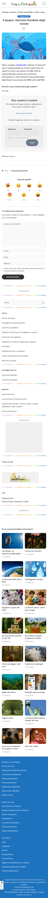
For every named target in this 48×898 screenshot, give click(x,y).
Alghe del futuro (9, 692)
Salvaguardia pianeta (19, 171)
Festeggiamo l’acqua (34, 579)
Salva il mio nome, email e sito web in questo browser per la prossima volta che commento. (24, 270)
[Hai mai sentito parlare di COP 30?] (12, 625)
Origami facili (7, 498)
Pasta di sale (7, 462)
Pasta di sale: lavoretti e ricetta (15, 502)
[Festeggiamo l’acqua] (35, 569)
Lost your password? (22, 138)
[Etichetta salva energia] (35, 682)
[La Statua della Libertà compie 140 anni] (35, 708)
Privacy (1, 886)
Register (11, 138)
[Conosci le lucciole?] (35, 541)
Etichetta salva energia (35, 692)
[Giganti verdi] (12, 708)
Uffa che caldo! (31, 746)
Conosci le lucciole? (33, 551)
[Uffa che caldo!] (35, 736)
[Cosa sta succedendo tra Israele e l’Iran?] (12, 736)
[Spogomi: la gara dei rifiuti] (12, 597)
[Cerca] (43, 3)
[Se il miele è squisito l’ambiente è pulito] (35, 625)
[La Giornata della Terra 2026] (12, 569)
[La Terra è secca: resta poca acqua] (35, 597)
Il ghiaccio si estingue (34, 664)
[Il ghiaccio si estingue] (35, 654)
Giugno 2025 (24, 16)
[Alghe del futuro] (12, 682)
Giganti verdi (7, 718)
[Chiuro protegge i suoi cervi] (12, 654)
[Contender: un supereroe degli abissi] (12, 541)
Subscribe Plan (26, 113)
